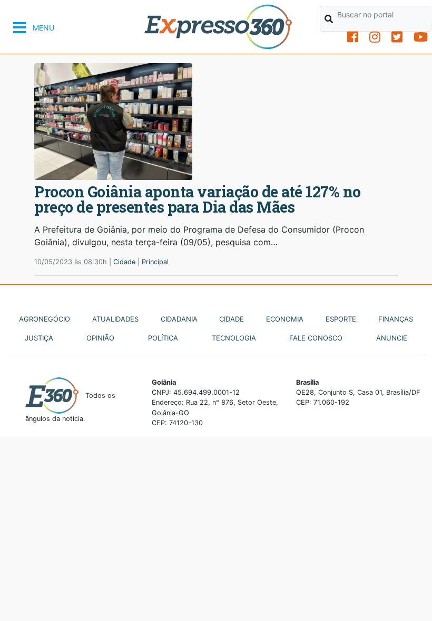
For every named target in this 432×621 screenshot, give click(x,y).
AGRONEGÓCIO (44, 319)
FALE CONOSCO (315, 338)
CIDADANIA (179, 319)
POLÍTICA (163, 338)
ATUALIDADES (115, 319)
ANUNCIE (391, 338)
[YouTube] (420, 37)
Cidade (124, 262)
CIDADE (231, 319)
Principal (155, 262)
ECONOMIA (284, 319)
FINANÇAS (395, 319)
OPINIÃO (100, 338)
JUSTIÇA (39, 338)
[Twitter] (397, 37)
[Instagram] (375, 37)
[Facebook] (352, 37)
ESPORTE (341, 319)
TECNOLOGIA (234, 338)
